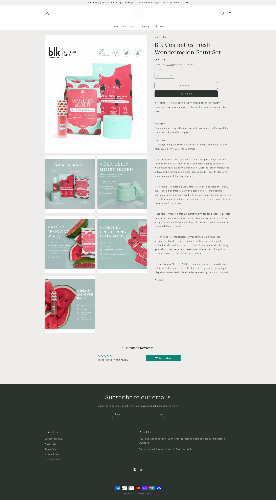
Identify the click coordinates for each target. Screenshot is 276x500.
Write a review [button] (163, 358)
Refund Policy (51, 449)
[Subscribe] (160, 414)
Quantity (158, 70)
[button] (48, 14)
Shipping (170, 64)
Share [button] (160, 280)
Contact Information (54, 439)
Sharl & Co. (133, 493)
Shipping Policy (52, 454)
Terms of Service (52, 459)
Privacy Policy (51, 444)
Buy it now (186, 94)
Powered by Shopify (145, 493)
